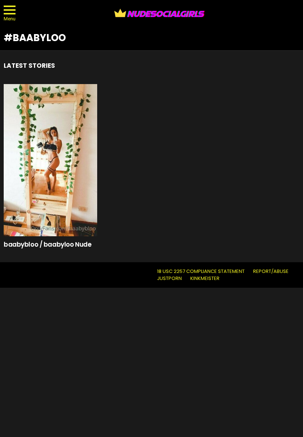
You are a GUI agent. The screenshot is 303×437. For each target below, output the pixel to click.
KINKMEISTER (204, 278)
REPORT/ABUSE (271, 271)
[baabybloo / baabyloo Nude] (50, 160)
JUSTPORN (169, 278)
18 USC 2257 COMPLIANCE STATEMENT (201, 271)
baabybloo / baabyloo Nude (47, 244)
